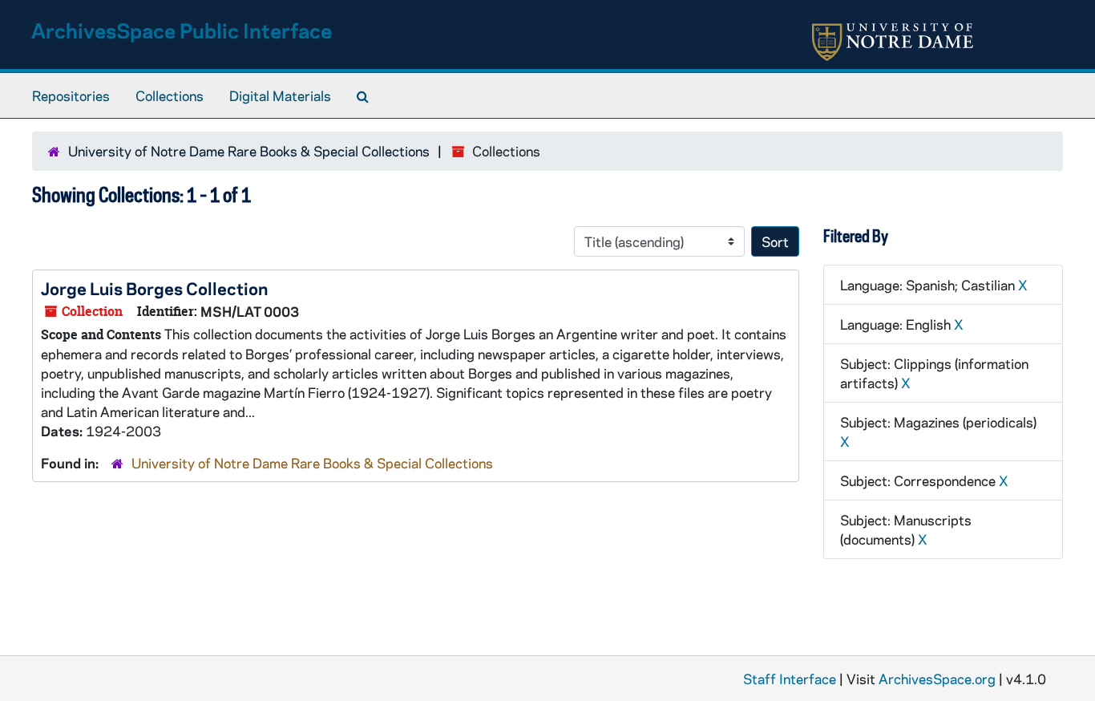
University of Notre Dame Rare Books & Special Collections (249, 151)
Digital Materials (280, 95)
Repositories (71, 95)
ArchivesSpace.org (937, 678)
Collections (169, 95)
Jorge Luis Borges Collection (154, 288)
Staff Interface (789, 678)
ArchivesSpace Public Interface (181, 30)
